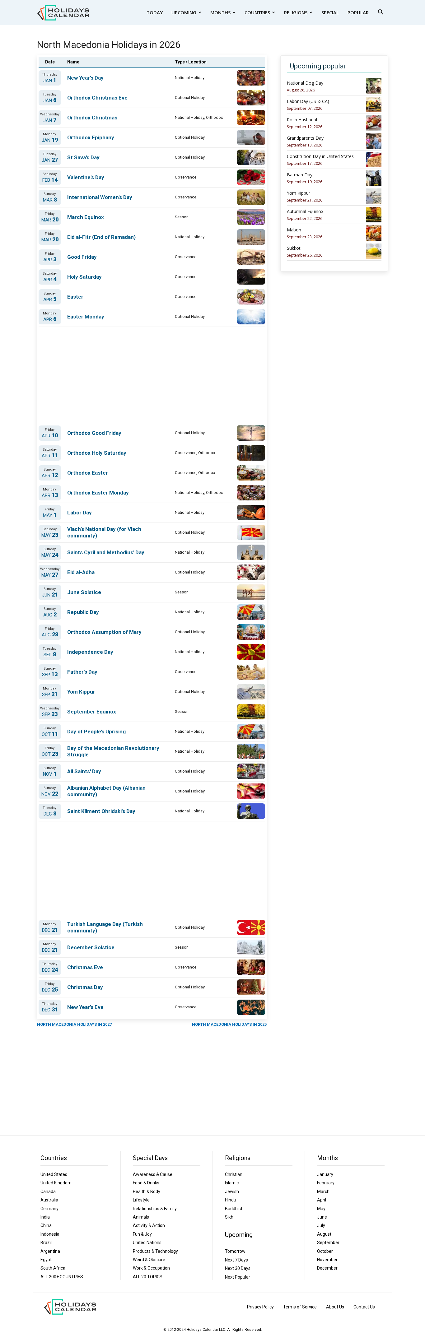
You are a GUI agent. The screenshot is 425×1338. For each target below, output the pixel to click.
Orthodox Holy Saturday (96, 453)
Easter (75, 297)
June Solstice (84, 592)
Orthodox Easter (87, 473)
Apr (49, 259)
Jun (50, 595)
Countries (257, 12)
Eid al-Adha (81, 572)
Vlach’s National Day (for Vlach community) (104, 532)
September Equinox (91, 711)
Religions (295, 12)
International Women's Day (99, 197)
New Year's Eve (85, 1007)
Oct (50, 734)
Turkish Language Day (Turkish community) (105, 927)
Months (220, 12)
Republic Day (83, 612)
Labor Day (79, 512)
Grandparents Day (305, 138)
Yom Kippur (81, 692)
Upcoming (183, 12)
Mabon (294, 230)
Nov (50, 774)
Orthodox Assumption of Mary (104, 632)
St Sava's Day (83, 157)
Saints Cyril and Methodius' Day (105, 552)
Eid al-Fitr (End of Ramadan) (101, 237)
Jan (49, 80)
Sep (50, 654)
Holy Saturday (84, 277)
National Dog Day (305, 83)
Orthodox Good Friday (94, 433)
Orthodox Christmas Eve (97, 98)
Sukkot (294, 248)
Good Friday (82, 257)
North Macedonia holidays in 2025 (229, 1024)
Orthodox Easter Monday (98, 493)
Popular (358, 12)
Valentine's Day (85, 177)
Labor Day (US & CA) (308, 101)
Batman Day (299, 175)
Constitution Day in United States (320, 156)
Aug (50, 615)
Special (330, 12)
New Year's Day (85, 78)
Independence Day (90, 652)
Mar (50, 200)
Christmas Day (85, 987)
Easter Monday (85, 317)
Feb (50, 180)
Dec (50, 814)
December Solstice (90, 947)
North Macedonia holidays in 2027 (74, 1024)
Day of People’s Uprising (96, 731)
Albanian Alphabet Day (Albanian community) (106, 791)
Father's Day (82, 672)
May (50, 515)
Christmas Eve (85, 967)
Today (155, 12)
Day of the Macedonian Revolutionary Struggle (113, 751)
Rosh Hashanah (303, 120)
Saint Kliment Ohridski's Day (101, 811)
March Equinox (85, 217)
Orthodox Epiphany (90, 137)
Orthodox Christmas (92, 117)
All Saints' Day (84, 771)
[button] (380, 13)
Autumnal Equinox (305, 211)
